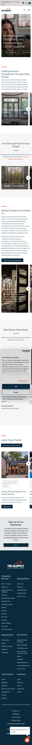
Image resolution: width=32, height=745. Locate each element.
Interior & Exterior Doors (8, 598)
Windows (4, 614)
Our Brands (4, 626)
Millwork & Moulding (7, 604)
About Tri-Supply (6, 584)
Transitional (4, 652)
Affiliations (16, 714)
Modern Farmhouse (6, 646)
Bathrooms (20, 584)
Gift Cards (4, 617)
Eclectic (3, 643)
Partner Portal (21, 669)
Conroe (19, 685)
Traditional (4, 649)
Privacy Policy (16, 720)
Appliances (4, 587)
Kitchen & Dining (21, 590)
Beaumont (20, 682)
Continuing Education (23, 665)
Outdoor (3, 607)
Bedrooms (20, 587)
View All (3, 679)
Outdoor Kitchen (21, 593)
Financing (4, 620)
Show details (22, 381)
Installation (20, 659)
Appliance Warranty (22, 662)
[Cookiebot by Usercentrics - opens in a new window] (22, 351)
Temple (19, 692)
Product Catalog (6, 623)
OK (16, 386)
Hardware (4, 595)
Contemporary (5, 640)
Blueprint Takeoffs (22, 645)
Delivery (19, 656)
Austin (19, 679)
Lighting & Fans (5, 601)
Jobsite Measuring (22, 648)
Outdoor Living (21, 596)
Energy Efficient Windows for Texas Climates (13, 492)
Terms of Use (16, 717)
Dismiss (16, 392)
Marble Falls (20, 689)
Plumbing (4, 610)
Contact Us (16, 711)
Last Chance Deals (6, 629)
